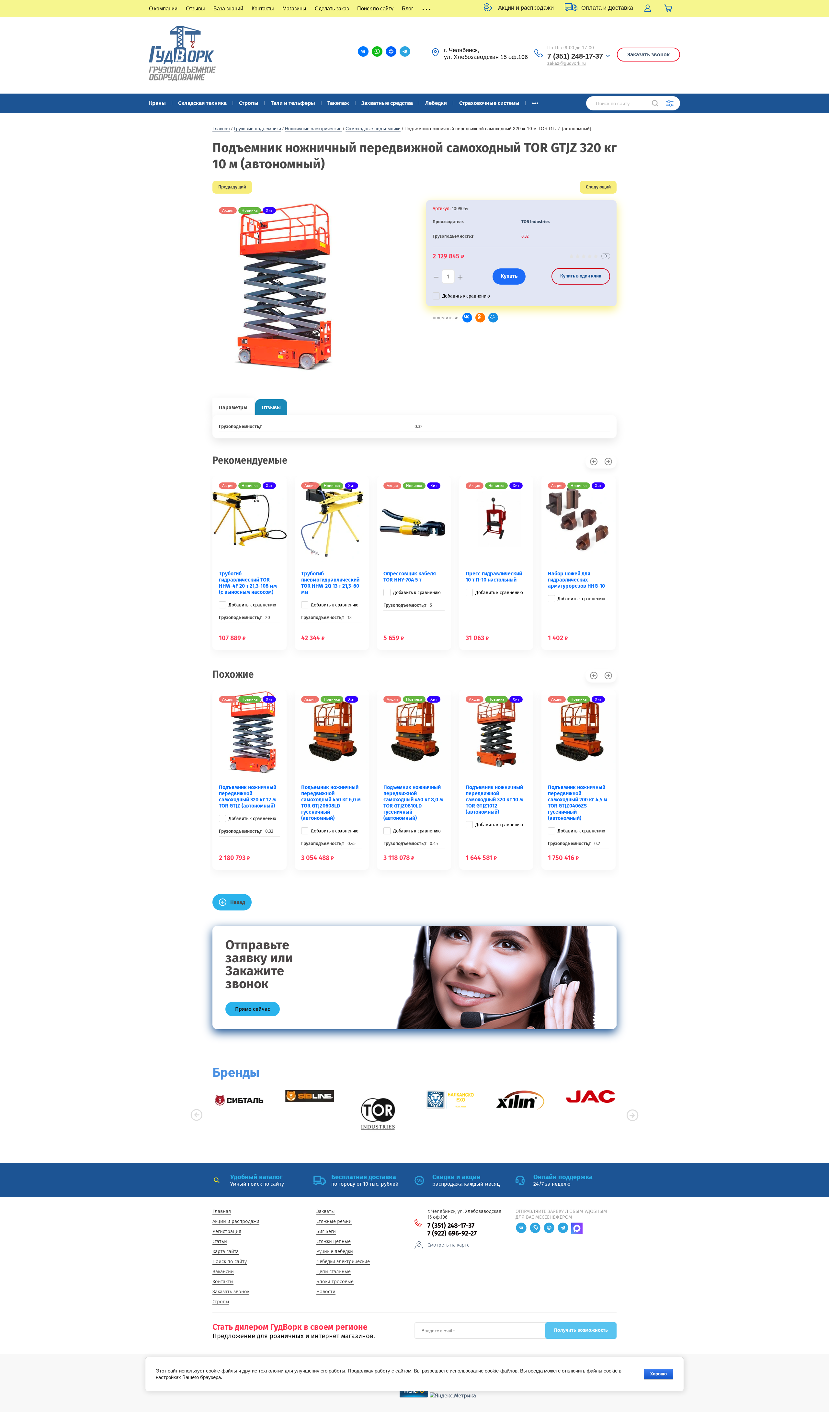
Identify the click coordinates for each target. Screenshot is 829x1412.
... (535, 101)
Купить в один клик (580, 276)
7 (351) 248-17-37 (575, 56)
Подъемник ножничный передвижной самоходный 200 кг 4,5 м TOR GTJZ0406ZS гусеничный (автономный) (577, 802)
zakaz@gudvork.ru (566, 63)
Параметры (233, 407)
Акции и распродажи (526, 8)
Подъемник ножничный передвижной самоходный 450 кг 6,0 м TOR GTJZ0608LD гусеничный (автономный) (331, 802)
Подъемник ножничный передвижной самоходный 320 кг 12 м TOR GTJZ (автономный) (247, 796)
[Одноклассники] (480, 317)
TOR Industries (535, 221)
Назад (237, 902)
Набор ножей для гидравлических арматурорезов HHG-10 (576, 579)
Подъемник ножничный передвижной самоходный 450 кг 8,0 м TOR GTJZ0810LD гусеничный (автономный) (413, 802)
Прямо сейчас (252, 1009)
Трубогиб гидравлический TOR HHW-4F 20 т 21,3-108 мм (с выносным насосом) (248, 582)
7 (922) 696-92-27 (452, 1233)
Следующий (598, 187)
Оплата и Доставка (607, 8)
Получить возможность (581, 1330)
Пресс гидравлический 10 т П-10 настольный (494, 576)
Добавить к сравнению (466, 296)
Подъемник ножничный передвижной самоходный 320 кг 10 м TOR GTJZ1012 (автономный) (494, 799)
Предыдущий (232, 187)
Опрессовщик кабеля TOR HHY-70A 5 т (409, 576)
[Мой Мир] (493, 317)
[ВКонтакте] (467, 317)
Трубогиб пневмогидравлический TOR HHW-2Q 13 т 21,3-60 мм (330, 582)
